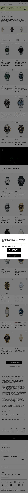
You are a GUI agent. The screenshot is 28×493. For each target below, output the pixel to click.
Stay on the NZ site (13, 255)
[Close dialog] (25, 236)
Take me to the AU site (13, 250)
